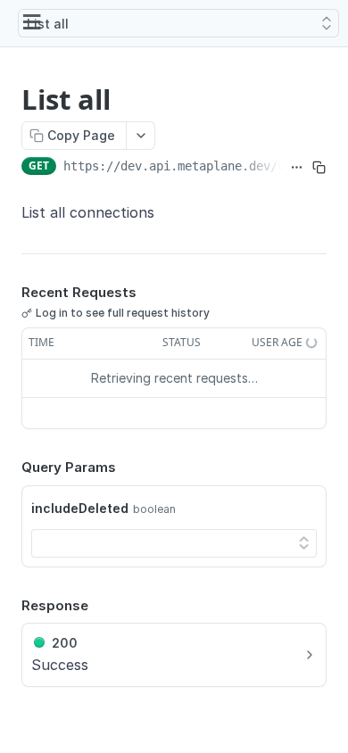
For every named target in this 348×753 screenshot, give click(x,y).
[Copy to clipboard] (319, 167)
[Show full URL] (296, 167)
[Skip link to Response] (9, 605)
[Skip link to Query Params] (9, 467)
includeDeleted (79, 508)
